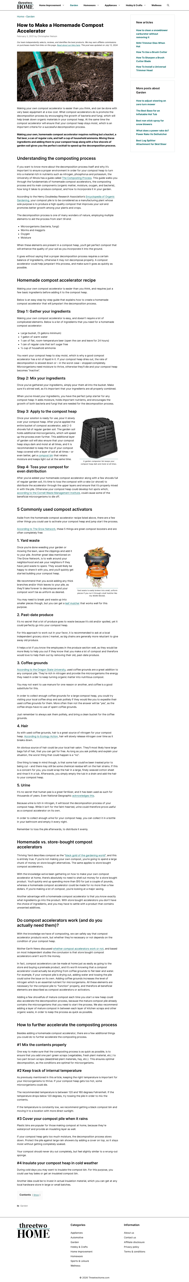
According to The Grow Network (36, 528)
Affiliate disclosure (134, 1242)
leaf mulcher (72, 603)
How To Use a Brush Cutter (151, 52)
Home (20, 16)
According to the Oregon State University (41, 669)
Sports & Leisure (80, 1261)
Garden (74, 5)
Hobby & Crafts (134, 5)
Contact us (130, 1237)
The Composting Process (77, 177)
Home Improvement (50, 5)
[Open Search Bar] (168, 5)
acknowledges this (83, 795)
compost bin (45, 455)
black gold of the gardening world (85, 855)
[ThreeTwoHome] (25, 5)
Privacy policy (131, 1247)
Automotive (77, 1237)
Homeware (90, 5)
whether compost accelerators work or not (78, 948)
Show (36, 1195)
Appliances (111, 5)
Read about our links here (68, 45)
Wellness (156, 5)
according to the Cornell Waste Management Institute (48, 492)
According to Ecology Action (41, 736)
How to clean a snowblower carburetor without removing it (152, 34)
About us (129, 1232)
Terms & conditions (134, 1251)
